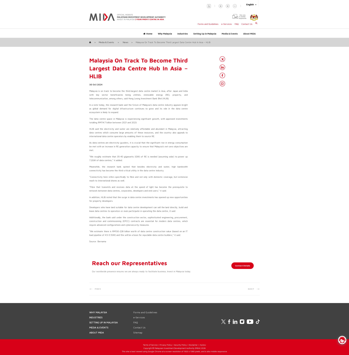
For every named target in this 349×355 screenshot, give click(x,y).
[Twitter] (222, 59)
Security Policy (180, 345)
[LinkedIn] (222, 67)
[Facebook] (222, 75)
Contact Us (246, 24)
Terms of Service (150, 345)
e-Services (226, 24)
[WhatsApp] (222, 83)
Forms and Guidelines (208, 24)
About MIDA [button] (249, 33)
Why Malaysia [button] (165, 33)
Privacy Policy (166, 345)
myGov (203, 345)
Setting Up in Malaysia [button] (204, 33)
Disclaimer (193, 345)
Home (149, 33)
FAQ (237, 24)
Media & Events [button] (230, 33)
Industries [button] (182, 33)
